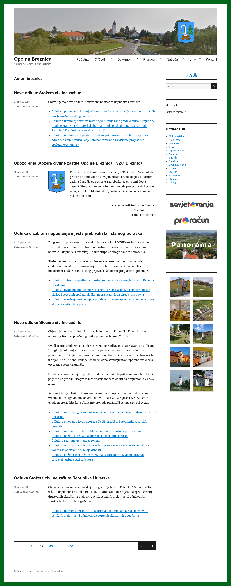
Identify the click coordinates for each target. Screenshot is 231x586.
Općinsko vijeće (177, 164)
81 (33, 546)
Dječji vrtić (174, 140)
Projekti (173, 172)
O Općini (101, 59)
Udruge (173, 182)
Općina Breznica (33, 58)
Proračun (150, 59)
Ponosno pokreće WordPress (50, 571)
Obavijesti (34, 106)
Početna (83, 59)
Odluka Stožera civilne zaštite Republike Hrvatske (62, 478)
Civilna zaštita (21, 106)
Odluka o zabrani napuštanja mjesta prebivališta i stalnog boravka (78, 233)
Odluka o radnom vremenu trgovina (76, 440)
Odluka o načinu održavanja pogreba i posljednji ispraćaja (90, 435)
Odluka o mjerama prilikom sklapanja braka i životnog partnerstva (96, 431)
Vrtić (192, 59)
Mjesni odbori (176, 150)
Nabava (173, 154)
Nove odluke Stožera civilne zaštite (47, 93)
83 (52, 546)
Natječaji (173, 59)
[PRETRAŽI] (214, 86)
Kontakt (211, 59)
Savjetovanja (175, 175)
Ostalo (172, 168)
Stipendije (174, 179)
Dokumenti (125, 59)
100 (71, 546)
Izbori (172, 147)
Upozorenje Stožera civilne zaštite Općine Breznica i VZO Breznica (78, 163)
